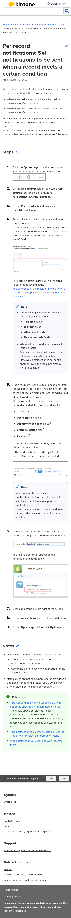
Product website (12, 820)
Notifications (24, 24)
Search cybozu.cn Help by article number (25, 880)
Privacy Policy (13, 896)
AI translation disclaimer (62, 4)
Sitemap (8, 869)
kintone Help (9, 24)
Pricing (7, 826)
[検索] (66, 10)
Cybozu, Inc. (10, 801)
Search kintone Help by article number (23, 874)
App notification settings (46, 24)
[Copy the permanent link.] (66, 46)
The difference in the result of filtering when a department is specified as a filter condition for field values (39, 292)
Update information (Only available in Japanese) (28, 831)
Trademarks (12, 889)
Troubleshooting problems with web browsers (27, 850)
